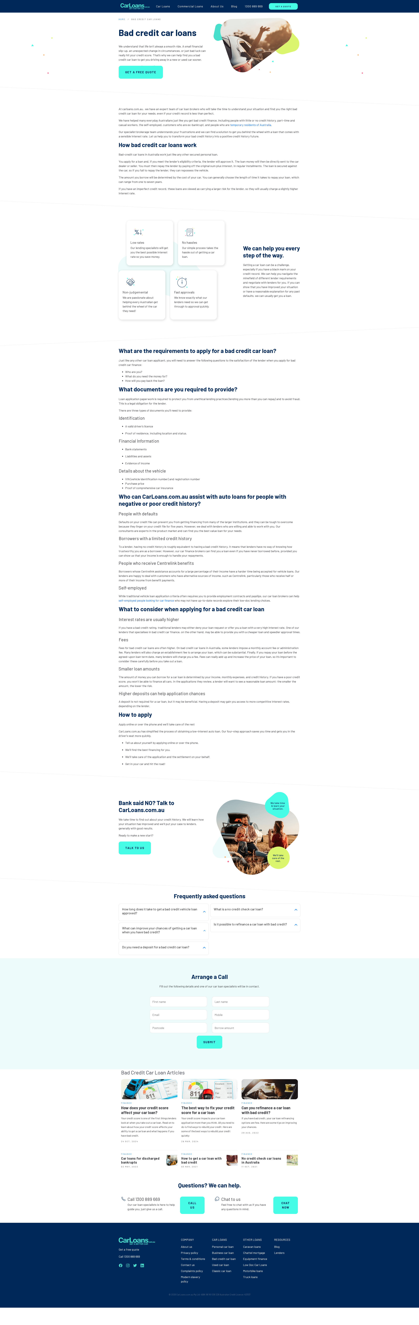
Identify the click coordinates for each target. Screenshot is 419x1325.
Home (122, 19)
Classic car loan (221, 1271)
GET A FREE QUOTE (140, 72)
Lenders (279, 1253)
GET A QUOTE (283, 6)
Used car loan (220, 1265)
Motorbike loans (253, 1271)
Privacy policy (189, 1253)
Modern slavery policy (190, 1279)
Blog (234, 6)
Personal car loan (223, 1246)
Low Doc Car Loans (255, 1265)
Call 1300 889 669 (129, 1256)
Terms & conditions (193, 1259)
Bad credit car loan (224, 1259)
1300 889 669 (254, 6)
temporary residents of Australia (250, 125)
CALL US (192, 1205)
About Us (217, 6)
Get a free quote (129, 1249)
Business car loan (223, 1253)
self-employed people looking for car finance (146, 600)
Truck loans (250, 1277)
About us (186, 1246)
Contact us (188, 1265)
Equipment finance (255, 1259)
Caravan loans (252, 1246)
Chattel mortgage (254, 1253)
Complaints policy (192, 1271)
